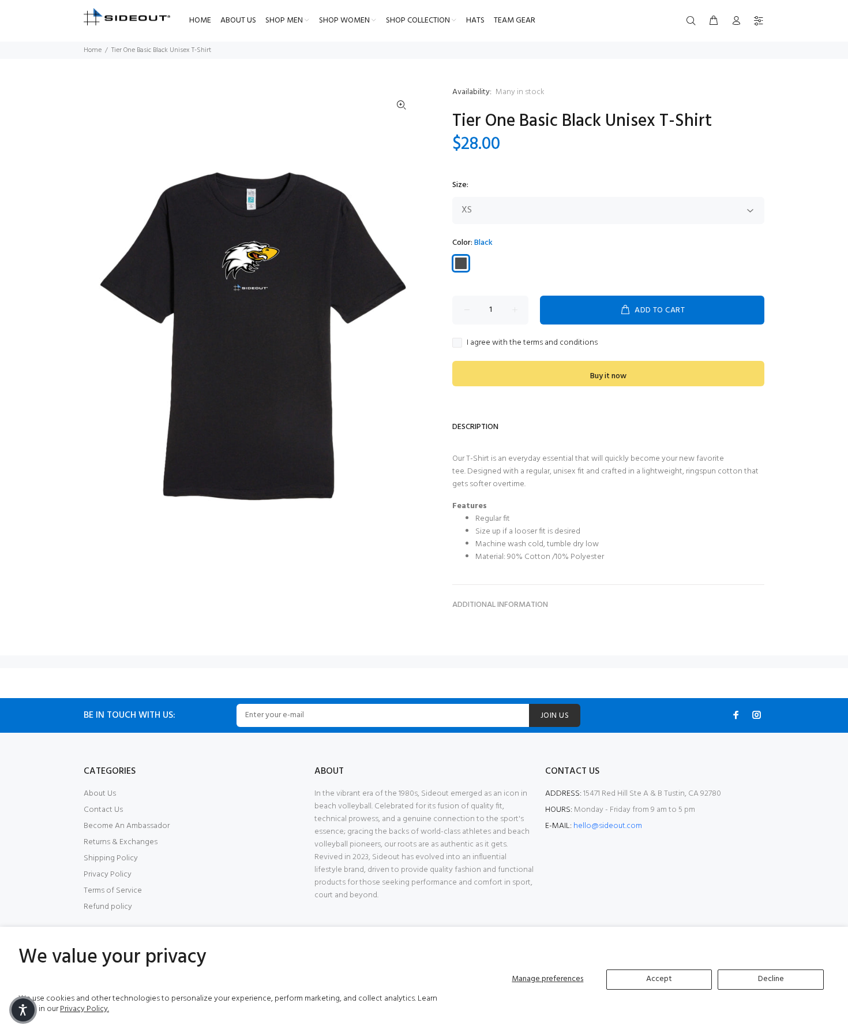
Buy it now (608, 376)
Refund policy (108, 906)
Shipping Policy (111, 858)
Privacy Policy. (84, 1009)
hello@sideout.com (607, 826)
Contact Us (103, 809)
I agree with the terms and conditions (532, 343)
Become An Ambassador (127, 826)
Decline (771, 979)
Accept (659, 979)
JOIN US (555, 715)
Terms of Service (113, 890)
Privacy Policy (108, 874)
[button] (23, 1010)
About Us (100, 793)
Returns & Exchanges (120, 842)
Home (93, 50)
